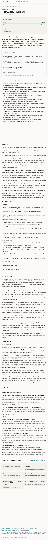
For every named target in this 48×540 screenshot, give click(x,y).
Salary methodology (7, 31)
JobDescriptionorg (6, 1)
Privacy (31, 528)
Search (22, 528)
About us (3, 528)
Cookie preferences (25, 530)
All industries (17, 528)
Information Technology (15, 6)
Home (3, 6)
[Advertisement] (24, 132)
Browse (44, 1)
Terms (35, 528)
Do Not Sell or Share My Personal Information (11, 530)
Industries (38, 1)
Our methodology (10, 528)
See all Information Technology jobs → (38, 460)
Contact (27, 528)
